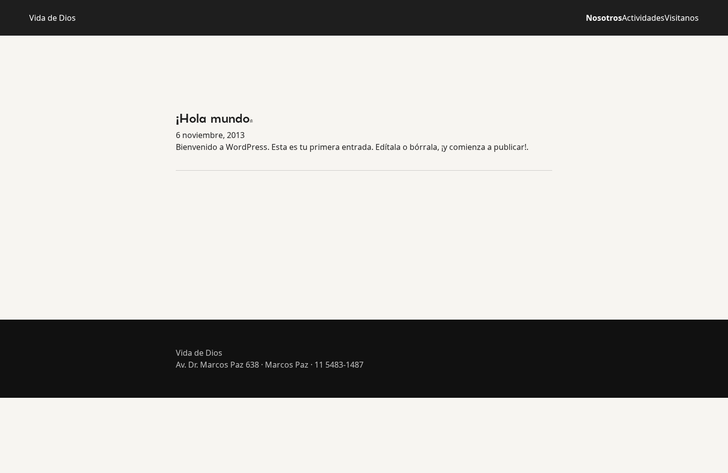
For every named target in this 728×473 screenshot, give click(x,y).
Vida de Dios (52, 17)
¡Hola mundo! (214, 120)
